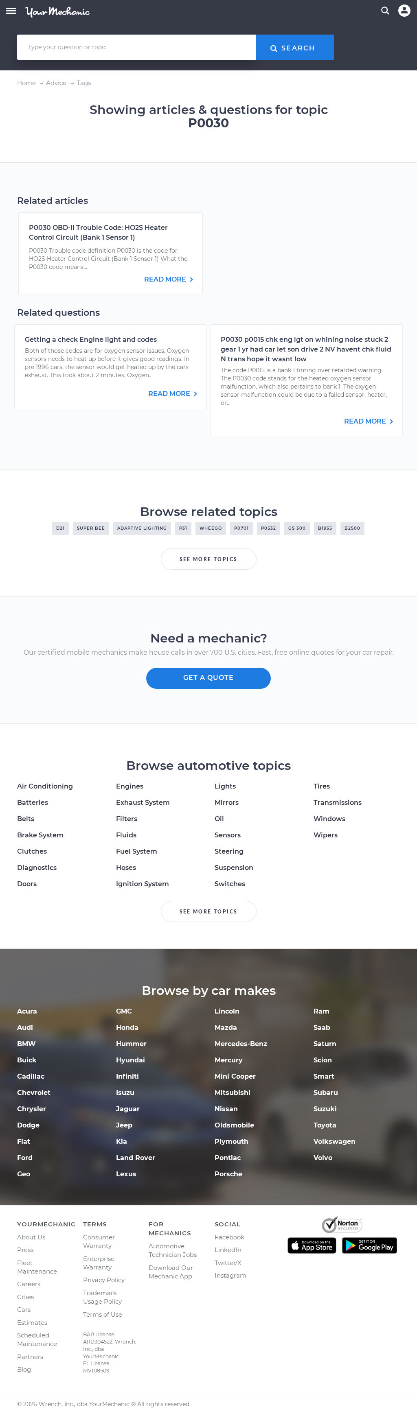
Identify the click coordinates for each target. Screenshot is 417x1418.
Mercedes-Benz (241, 1044)
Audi (25, 1027)
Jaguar (128, 1109)
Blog (24, 1369)
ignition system (142, 884)
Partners (30, 1357)
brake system (40, 835)
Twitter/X (228, 1263)
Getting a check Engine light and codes (91, 339)
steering (229, 851)
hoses (126, 868)
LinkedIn (228, 1250)
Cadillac (30, 1076)
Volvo (323, 1158)
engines (129, 786)
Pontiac (228, 1158)
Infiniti (127, 1076)
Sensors (228, 835)
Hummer (131, 1044)
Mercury (229, 1060)
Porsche (228, 1174)
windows (329, 819)
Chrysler (31, 1109)
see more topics (209, 559)
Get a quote (208, 678)
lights (225, 786)
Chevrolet (33, 1093)
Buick (27, 1060)
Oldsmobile (234, 1125)
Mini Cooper (235, 1076)
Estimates (32, 1322)
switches (230, 884)
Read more (166, 279)
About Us (31, 1237)
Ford (25, 1158)
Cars (24, 1309)
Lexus (126, 1174)
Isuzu (125, 1093)
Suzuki (325, 1109)
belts (25, 819)
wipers (326, 835)
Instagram (230, 1275)
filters (126, 819)
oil (219, 819)
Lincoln (227, 1011)
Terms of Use (102, 1314)
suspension (234, 868)
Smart (324, 1076)
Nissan (226, 1109)
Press (25, 1250)
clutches (32, 851)
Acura (27, 1011)
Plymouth (231, 1141)
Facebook (229, 1237)
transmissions (338, 802)
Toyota (325, 1125)
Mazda (226, 1027)
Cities (25, 1297)
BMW (26, 1044)
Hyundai (130, 1060)
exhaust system (143, 802)
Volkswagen (335, 1141)
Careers (28, 1284)
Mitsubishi (232, 1093)
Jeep (124, 1125)
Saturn (325, 1044)
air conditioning (45, 786)
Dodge (28, 1125)
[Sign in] (404, 10)
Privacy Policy (104, 1280)
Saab (322, 1027)
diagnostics (37, 868)
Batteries (32, 802)
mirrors (227, 802)
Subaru (326, 1093)
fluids (126, 835)
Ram (321, 1011)
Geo (23, 1174)
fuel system (136, 851)
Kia (121, 1141)
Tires (322, 786)
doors (27, 884)
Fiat (23, 1141)
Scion (323, 1060)
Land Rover (135, 1158)
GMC (124, 1011)
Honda (127, 1027)
